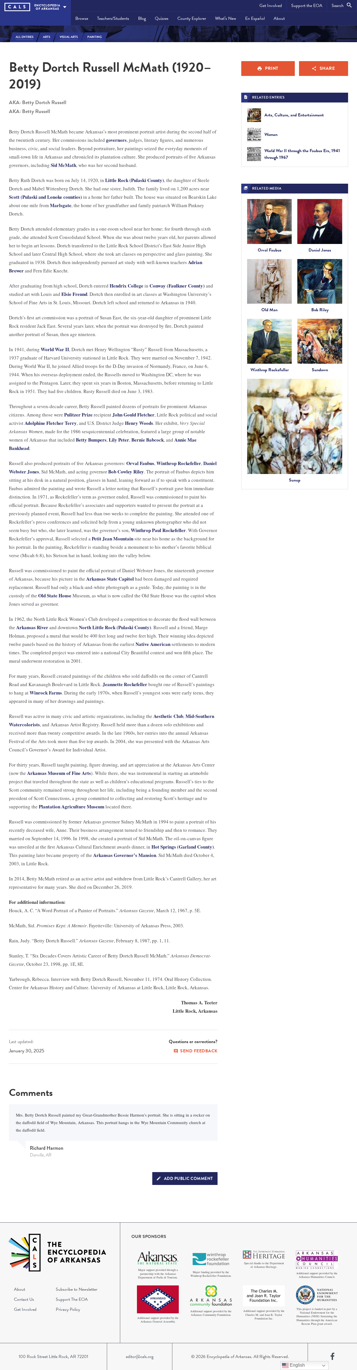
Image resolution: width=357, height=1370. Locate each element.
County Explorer (191, 18)
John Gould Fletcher (133, 414)
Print (271, 68)
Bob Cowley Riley (126, 471)
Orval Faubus (140, 463)
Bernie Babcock (147, 439)
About (279, 18)
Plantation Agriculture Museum (71, 806)
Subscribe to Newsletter (76, 1289)
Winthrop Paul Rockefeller (158, 530)
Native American (153, 644)
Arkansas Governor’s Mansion (124, 855)
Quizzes (161, 18)
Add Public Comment (188, 1178)
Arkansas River (32, 627)
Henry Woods (139, 423)
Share (327, 68)
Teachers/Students (113, 18)
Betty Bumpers (91, 439)
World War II (55, 349)
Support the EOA (306, 5)
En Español (255, 18)
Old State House (54, 595)
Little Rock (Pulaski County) (134, 180)
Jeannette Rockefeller (125, 684)
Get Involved (270, 5)
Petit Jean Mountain (112, 538)
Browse (81, 18)
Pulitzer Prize (78, 414)
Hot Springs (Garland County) (182, 846)
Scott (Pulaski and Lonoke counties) (45, 196)
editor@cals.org (139, 1356)
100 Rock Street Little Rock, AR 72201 (53, 1356)
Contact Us (24, 1299)
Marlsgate (60, 205)
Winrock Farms (46, 692)
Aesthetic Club (168, 716)
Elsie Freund (74, 294)
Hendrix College (126, 285)
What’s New (225, 18)
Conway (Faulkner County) (177, 285)
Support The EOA (72, 1299)
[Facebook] (332, 1356)
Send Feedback (199, 1051)
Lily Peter (119, 439)
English (297, 1365)
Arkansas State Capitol (110, 578)
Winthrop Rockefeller (178, 463)
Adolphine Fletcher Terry (51, 423)
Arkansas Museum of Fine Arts (59, 773)
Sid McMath (63, 165)
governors (116, 139)
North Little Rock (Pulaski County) (115, 627)
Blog (142, 18)
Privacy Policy (68, 1309)
